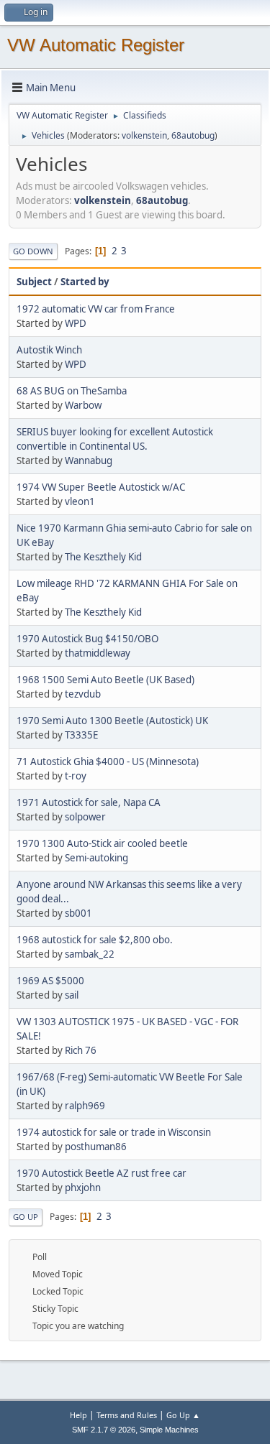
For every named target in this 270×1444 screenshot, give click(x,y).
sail (71, 995)
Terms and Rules (126, 1415)
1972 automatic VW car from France (96, 308)
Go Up (25, 1216)
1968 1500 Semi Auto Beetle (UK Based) (105, 679)
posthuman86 (96, 1146)
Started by (84, 281)
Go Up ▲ (183, 1415)
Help (78, 1415)
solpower (85, 816)
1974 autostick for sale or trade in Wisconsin (114, 1132)
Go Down (33, 251)
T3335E (81, 734)
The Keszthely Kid (103, 556)
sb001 (78, 913)
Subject (34, 281)
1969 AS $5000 (50, 980)
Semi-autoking (96, 857)
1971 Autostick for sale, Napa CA (89, 802)
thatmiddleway (97, 653)
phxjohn (83, 1187)
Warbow (83, 405)
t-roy (75, 775)
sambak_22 (89, 954)
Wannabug (88, 460)
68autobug (193, 135)
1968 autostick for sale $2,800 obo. (95, 939)
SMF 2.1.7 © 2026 (103, 1429)
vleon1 (80, 501)
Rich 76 (80, 1050)
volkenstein (144, 135)
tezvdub (83, 694)
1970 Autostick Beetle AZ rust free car (101, 1173)
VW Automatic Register (95, 45)
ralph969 (85, 1105)
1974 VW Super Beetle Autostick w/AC (101, 487)
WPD (75, 323)
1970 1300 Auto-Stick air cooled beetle (102, 843)
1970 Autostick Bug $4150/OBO (87, 638)
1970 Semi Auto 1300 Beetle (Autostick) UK (112, 720)
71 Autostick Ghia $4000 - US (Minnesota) (108, 761)
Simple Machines (169, 1429)
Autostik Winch (49, 349)
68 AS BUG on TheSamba (72, 390)
